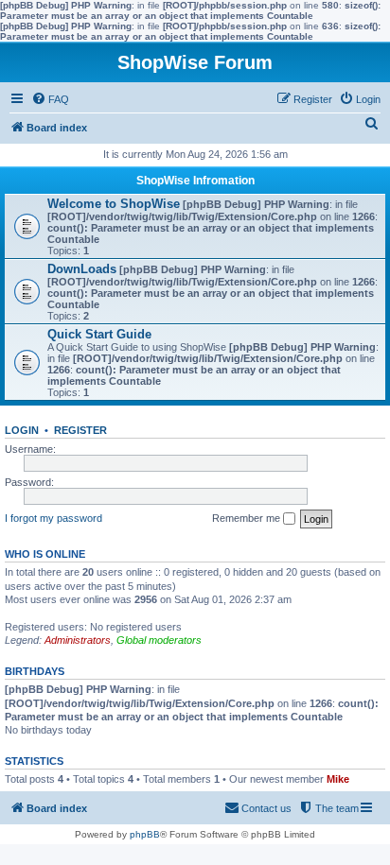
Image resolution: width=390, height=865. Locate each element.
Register (80, 430)
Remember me (247, 518)
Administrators (77, 640)
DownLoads (81, 269)
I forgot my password (53, 518)
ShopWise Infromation (195, 180)
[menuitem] (50, 99)
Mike (338, 779)
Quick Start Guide (99, 334)
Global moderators (159, 640)
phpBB (145, 834)
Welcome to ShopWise (113, 204)
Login (22, 430)
